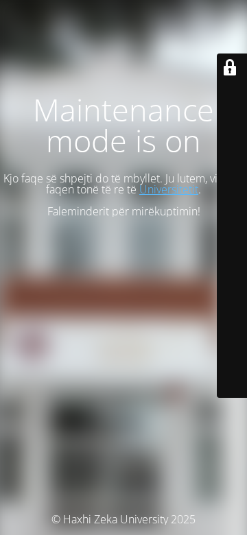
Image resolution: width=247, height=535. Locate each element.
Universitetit (168, 189)
